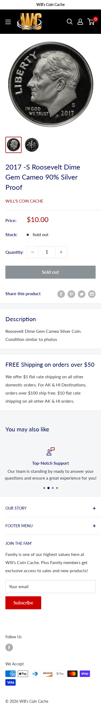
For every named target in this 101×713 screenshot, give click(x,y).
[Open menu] (8, 22)
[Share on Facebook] (61, 293)
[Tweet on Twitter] (81, 293)
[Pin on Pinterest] (71, 293)
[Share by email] (92, 293)
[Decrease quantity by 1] (32, 252)
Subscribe (23, 602)
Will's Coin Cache (24, 200)
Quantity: (14, 252)
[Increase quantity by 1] (61, 252)
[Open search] (70, 22)
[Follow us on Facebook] (9, 647)
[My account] (80, 22)
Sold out (50, 272)
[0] (91, 21)
